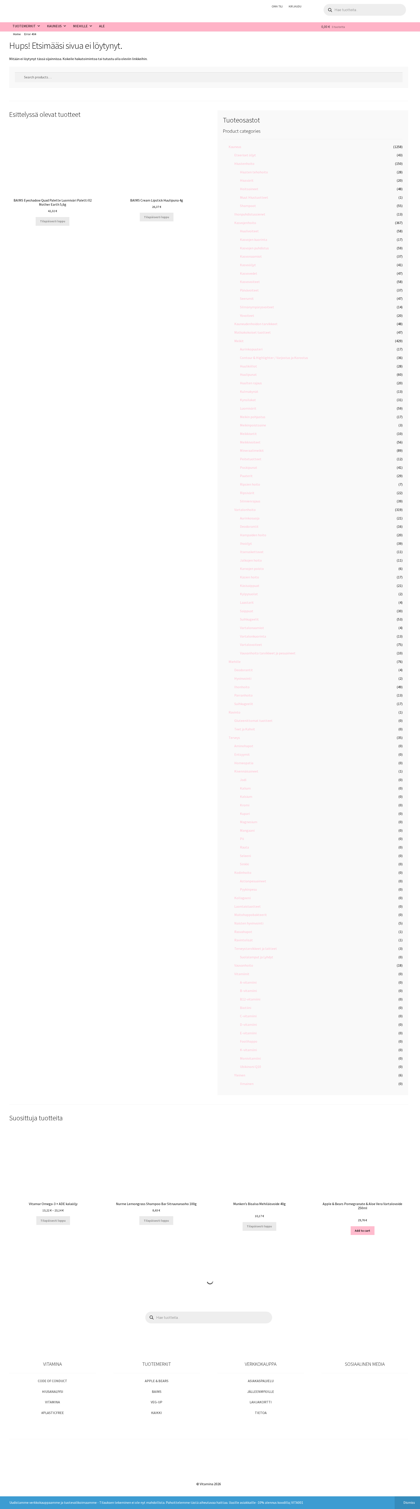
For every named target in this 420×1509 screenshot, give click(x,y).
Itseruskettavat (252, 552)
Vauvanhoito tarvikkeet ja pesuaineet (268, 653)
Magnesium (248, 822)
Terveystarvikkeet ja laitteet (255, 948)
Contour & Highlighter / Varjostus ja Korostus (274, 357)
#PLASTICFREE (52, 1413)
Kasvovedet (248, 273)
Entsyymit (242, 754)
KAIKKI (156, 1413)
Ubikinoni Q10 (250, 1066)
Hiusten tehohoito (254, 172)
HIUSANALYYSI (52, 1391)
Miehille (235, 661)
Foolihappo (248, 1041)
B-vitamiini (248, 990)
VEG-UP (156, 1402)
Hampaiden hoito (253, 535)
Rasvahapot (243, 932)
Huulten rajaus (251, 383)
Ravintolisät (243, 940)
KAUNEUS (54, 26)
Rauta (244, 847)
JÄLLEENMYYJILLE (260, 1391)
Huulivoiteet (249, 231)
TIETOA (261, 1413)
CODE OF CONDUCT (52, 1381)
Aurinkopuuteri (251, 349)
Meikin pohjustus (252, 417)
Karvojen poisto (252, 568)
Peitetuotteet (250, 459)
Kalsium (246, 796)
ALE (102, 26)
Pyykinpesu (248, 889)
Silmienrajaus (250, 501)
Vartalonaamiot (252, 628)
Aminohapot (243, 746)
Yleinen (239, 1075)
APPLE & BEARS (156, 1381)
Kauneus (235, 147)
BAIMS (156, 1391)
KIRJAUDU (295, 6)
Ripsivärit (247, 493)
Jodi (243, 780)
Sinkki (244, 864)
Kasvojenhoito (245, 223)
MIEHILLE (80, 26)
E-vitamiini (248, 1033)
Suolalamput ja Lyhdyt (256, 957)
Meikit (239, 341)
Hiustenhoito (244, 163)
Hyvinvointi (242, 678)
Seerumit (247, 298)
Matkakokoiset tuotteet (252, 332)
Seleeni (245, 856)
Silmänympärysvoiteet (257, 307)
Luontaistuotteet (247, 906)
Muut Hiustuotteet (254, 197)
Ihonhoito (242, 687)
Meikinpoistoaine (253, 425)
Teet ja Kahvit (244, 729)
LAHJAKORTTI (261, 1402)
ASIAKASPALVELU (261, 1381)
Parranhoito (243, 695)
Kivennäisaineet (246, 771)
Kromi (244, 805)
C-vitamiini (248, 1016)
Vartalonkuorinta (253, 636)
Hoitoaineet (249, 189)
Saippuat (246, 611)
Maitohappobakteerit (250, 914)
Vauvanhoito (243, 965)
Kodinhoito (242, 872)
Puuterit (246, 476)
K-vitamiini (248, 1050)
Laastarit (247, 602)
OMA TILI (277, 6)
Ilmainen (247, 1083)
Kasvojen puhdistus (254, 248)
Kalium (245, 788)
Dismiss (409, 1502)
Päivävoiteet (249, 290)
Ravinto (234, 712)
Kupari (245, 813)
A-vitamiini (248, 982)
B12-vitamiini (250, 999)
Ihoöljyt (246, 543)
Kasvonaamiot (251, 256)
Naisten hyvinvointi (248, 923)
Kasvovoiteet (250, 281)
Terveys (234, 737)
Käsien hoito (249, 577)
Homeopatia (243, 763)
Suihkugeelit (249, 619)
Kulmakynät (249, 391)
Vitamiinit (241, 974)
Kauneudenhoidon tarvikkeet (256, 324)
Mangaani (247, 830)
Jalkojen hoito (251, 560)
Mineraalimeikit (252, 450)
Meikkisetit (248, 433)
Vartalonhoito (245, 509)
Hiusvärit (247, 180)
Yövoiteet (247, 315)
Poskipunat (248, 467)
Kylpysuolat (249, 594)
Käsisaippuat (249, 585)
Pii (242, 838)
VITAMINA (52, 1402)
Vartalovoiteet (251, 644)
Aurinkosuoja (249, 518)
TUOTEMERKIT (24, 26)
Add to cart (362, 1231)
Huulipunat (248, 374)
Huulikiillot (248, 366)
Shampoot (248, 205)
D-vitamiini (248, 1024)
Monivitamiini (250, 1058)
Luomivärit (248, 408)
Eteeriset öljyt (245, 155)
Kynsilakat (248, 400)
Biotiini (245, 1007)
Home (17, 34)
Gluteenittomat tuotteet (253, 720)
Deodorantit (249, 526)
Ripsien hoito (250, 484)
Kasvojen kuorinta (253, 239)
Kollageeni (242, 898)
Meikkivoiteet (250, 442)
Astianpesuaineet (253, 881)
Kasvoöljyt (248, 265)
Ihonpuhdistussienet (249, 214)
